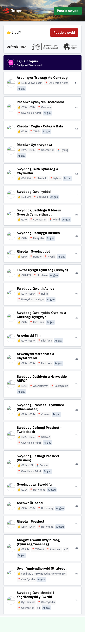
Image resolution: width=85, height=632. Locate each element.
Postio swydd (67, 11)
